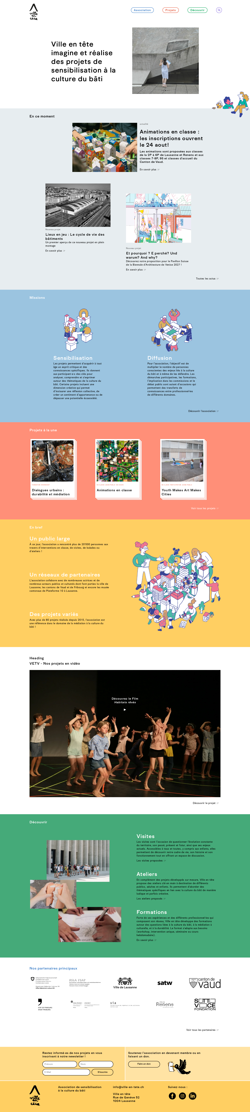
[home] (34, 7)
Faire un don (144, 1064)
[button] (138, 60)
